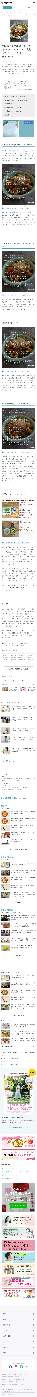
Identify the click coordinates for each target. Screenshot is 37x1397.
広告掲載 (14, 1374)
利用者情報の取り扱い (7, 1376)
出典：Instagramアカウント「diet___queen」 (16, 208)
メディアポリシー (28, 1374)
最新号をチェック (18, 1127)
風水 (21, 1172)
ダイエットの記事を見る (18, 1016)
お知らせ (17, 1376)
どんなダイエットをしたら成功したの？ (17, 100)
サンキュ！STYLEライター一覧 (10, 1381)
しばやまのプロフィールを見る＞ (24, 89)
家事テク (6, 1319)
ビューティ (7, 8)
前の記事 (5, 684)
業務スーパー (5, 1175)
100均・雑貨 (7, 1336)
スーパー (22, 8)
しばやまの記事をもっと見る (18, 669)
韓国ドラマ (29, 1172)
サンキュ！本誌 (6, 1178)
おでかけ (15, 1178)
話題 (4, 1353)
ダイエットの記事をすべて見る (18, 849)
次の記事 (32, 684)
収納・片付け (7, 1325)
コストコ (14, 1175)
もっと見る (18, 902)
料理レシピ (30, 8)
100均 (15, 8)
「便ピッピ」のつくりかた (13, 111)
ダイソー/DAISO (16, 1168)
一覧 (32, 1046)
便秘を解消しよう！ (11, 104)
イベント (22, 1175)
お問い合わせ (5, 1374)
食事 (21, 680)
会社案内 (4, 1384)
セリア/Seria (5, 1168)
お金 (4, 1314)
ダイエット (17, 12)
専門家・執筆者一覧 (19, 1379)
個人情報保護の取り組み (16, 1384)
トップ (2, 12)
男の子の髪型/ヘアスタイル (9, 1172)
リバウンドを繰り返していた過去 (15, 96)
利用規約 (20, 1374)
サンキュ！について (7, 1379)
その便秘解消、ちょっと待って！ (15, 107)
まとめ (7, 114)
